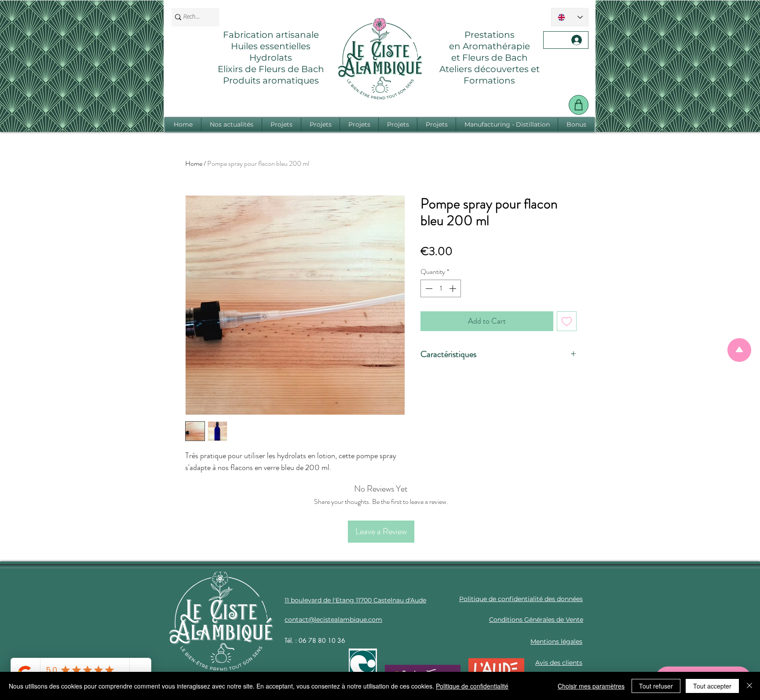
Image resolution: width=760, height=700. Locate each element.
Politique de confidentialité (472, 686)
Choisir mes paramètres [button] (591, 686)
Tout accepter (712, 686)
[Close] (749, 686)
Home (193, 163)
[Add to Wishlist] (567, 321)
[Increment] (453, 288)
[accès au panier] (578, 105)
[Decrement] (428, 288)
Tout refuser (656, 686)
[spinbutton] (440, 288)
